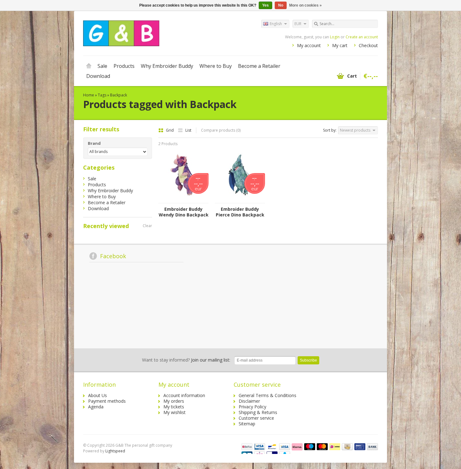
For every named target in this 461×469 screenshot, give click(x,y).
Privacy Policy (252, 407)
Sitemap (247, 424)
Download (98, 76)
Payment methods (107, 401)
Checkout (368, 45)
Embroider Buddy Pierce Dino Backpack (240, 212)
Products (124, 66)
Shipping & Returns (258, 412)
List (188, 130)
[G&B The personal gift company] (156, 33)
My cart (339, 45)
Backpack (118, 95)
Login (335, 37)
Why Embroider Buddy (167, 66)
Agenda (95, 407)
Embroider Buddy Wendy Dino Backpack (184, 212)
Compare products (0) (221, 130)
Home (88, 66)
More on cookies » (305, 5)
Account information (184, 395)
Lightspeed (115, 451)
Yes (265, 5)
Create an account (362, 37)
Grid (170, 130)
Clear (147, 225)
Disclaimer (249, 401)
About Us (97, 395)
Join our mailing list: (186, 360)
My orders (173, 401)
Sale (102, 66)
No (280, 5)
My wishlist (174, 412)
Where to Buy (215, 66)
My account (309, 45)
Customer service (256, 418)
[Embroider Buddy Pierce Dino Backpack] (240, 200)
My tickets (173, 407)
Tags (102, 95)
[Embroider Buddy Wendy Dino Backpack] (183, 200)
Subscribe (308, 360)
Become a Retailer (259, 66)
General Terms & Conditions (267, 395)
